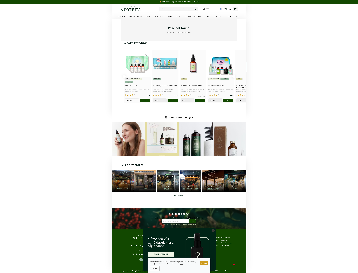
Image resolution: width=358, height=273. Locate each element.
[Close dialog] (213, 230)
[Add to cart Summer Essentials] (228, 100)
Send (192, 221)
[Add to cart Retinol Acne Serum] (200, 100)
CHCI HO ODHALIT (161, 254)
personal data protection (189, 224)
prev (124, 76)
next (233, 76)
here (181, 264)
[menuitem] (121, 16)
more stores (178, 196)
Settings (155, 268)
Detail (145, 100)
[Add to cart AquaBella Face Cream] (117, 100)
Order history (225, 245)
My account (224, 240)
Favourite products (226, 243)
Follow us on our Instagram (180, 117)
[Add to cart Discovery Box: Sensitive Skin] (172, 100)
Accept (204, 263)
